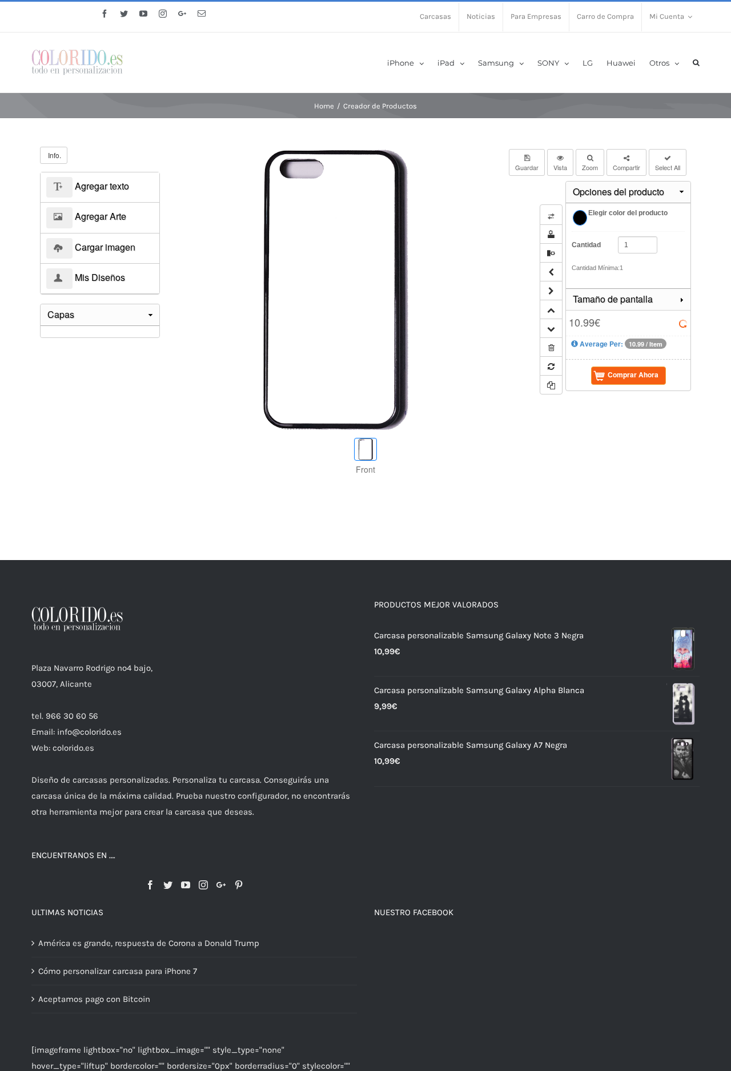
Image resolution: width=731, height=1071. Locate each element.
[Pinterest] (238, 884)
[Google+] (221, 884)
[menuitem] (435, 17)
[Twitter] (167, 884)
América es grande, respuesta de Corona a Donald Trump (148, 943)
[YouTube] (185, 884)
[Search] (696, 62)
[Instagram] (203, 884)
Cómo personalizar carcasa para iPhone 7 (117, 971)
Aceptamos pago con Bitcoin (94, 999)
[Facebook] (150, 884)
